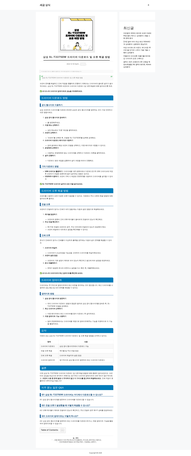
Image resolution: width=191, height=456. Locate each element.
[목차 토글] (61, 430)
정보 (77, 438)
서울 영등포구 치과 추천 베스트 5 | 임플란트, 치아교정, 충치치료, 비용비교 (77, 440)
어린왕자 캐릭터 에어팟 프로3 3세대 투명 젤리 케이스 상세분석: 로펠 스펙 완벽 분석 (137, 35)
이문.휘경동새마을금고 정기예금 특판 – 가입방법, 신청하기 (77, 442)
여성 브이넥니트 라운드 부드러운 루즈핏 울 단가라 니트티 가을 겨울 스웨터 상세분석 (137, 50)
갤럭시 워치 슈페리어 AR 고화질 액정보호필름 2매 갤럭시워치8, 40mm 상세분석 (137, 64)
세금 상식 (45, 4)
